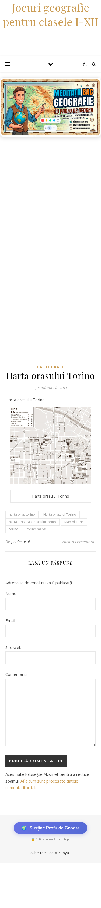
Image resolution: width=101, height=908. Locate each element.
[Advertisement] (50, 193)
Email (10, 620)
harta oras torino (22, 514)
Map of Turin (74, 522)
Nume (10, 593)
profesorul (20, 541)
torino (13, 529)
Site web (13, 647)
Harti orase (50, 367)
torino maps (36, 529)
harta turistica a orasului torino (32, 522)
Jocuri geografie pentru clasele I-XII (50, 14)
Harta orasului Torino (59, 514)
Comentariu (16, 674)
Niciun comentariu (79, 541)
